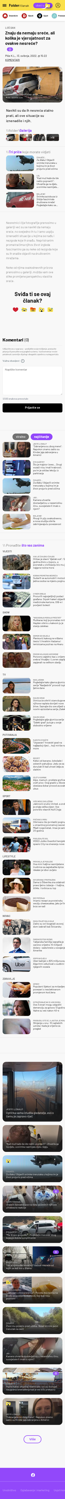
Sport (46, 16)
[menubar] (58, 5)
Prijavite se (32, 407)
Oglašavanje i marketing (34, 1490)
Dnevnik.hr (13, 16)
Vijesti (30, 16)
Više (32, 1439)
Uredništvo (9, 1490)
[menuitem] (58, 5)
